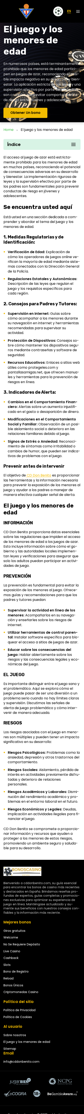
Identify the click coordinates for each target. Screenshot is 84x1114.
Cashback (11, 958)
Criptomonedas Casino (20, 992)
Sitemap (9, 1049)
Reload (8, 978)
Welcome (10, 937)
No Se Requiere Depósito (21, 944)
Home (8, 129)
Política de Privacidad (19, 1010)
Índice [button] (14, 144)
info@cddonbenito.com (21, 1061)
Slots (7, 965)
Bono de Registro (16, 971)
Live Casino (11, 951)
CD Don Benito (38, 475)
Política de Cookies (17, 1017)
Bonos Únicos (13, 985)
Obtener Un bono (25, 112)
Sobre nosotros (14, 1035)
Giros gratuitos (14, 931)
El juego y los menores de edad (26, 1042)
